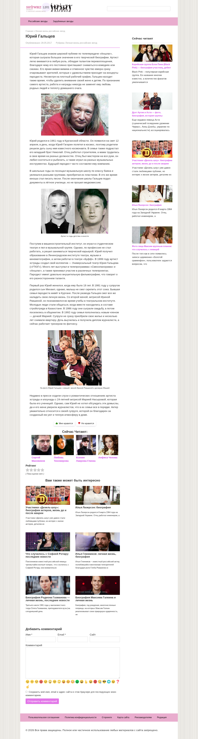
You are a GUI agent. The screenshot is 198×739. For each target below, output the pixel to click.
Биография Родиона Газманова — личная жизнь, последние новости (48, 599)
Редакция (162, 717)
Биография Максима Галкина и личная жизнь (95, 599)
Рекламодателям (143, 717)
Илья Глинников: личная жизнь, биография (95, 555)
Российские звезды (38, 21)
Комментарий (34, 645)
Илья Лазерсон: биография (93, 507)
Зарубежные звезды (63, 21)
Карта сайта (123, 717)
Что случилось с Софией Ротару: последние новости (47, 555)
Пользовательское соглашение (43, 717)
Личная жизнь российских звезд (81, 43)
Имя (29, 634)
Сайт (93, 634)
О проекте (107, 717)
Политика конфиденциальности (80, 717)
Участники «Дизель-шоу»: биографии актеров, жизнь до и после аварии (46, 510)
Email (62, 634)
